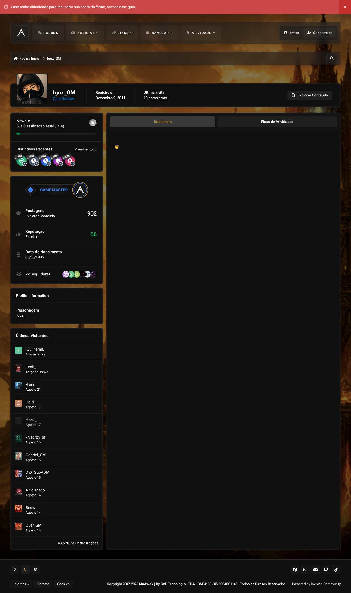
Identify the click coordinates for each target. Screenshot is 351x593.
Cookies (63, 584)
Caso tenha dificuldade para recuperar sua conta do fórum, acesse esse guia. (73, 7)
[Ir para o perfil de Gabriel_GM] (18, 456)
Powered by (316, 584)
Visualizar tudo (86, 149)
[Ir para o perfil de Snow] (18, 508)
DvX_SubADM (37, 472)
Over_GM (33, 525)
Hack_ (31, 419)
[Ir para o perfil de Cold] (18, 403)
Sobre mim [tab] (163, 122)
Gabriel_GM (36, 455)
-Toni (30, 384)
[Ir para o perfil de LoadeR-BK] (82, 274)
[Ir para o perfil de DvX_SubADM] (18, 473)
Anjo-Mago (35, 490)
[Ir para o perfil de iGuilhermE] (18, 350)
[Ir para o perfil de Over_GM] (18, 526)
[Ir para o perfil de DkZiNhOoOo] (76, 274)
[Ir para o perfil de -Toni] (18, 385)
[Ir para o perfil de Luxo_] (92, 274)
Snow (30, 507)
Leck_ (31, 367)
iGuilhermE (35, 349)
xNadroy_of (35, 437)
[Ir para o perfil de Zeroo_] (87, 274)
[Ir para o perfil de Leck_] (18, 368)
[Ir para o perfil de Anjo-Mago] (18, 491)
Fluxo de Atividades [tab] (277, 122)
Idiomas (20, 584)
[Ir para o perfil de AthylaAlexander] (65, 274)
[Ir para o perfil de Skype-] (71, 274)
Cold (30, 402)
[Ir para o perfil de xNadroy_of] (18, 438)
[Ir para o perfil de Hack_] (18, 420)
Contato (43, 584)
